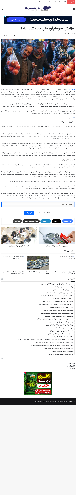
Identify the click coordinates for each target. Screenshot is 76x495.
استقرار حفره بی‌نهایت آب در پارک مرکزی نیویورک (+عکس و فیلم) (13, 272)
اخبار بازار (72, 364)
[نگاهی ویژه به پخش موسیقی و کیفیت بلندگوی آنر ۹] (63, 263)
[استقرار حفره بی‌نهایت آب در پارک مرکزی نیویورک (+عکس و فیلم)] (12, 263)
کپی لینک (29, 213)
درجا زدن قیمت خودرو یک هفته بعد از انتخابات (39, 272)
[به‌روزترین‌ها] (38, 8)
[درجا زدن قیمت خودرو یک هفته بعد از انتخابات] (38, 263)
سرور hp (72, 368)
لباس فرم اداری (70, 366)
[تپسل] (5, 16)
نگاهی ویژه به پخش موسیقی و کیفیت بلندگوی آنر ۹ (65, 272)
